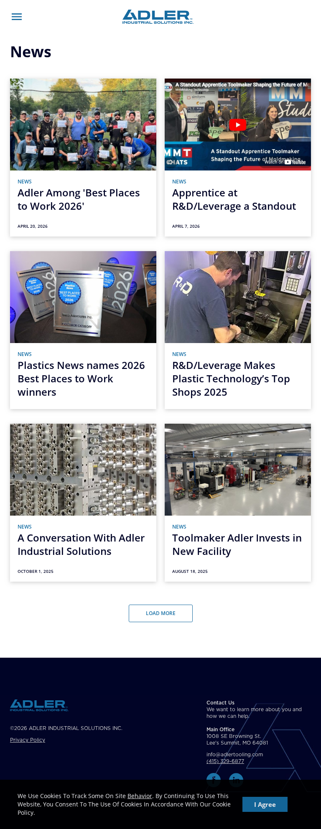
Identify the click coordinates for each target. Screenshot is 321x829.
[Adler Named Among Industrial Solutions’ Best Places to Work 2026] (83, 234)
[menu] (16, 16)
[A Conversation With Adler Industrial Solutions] (83, 579)
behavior (139, 796)
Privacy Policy (27, 740)
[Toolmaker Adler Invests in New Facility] (238, 579)
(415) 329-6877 (225, 761)
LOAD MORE (161, 613)
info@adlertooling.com (234, 754)
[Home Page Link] (158, 17)
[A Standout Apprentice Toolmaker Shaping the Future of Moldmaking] (238, 234)
